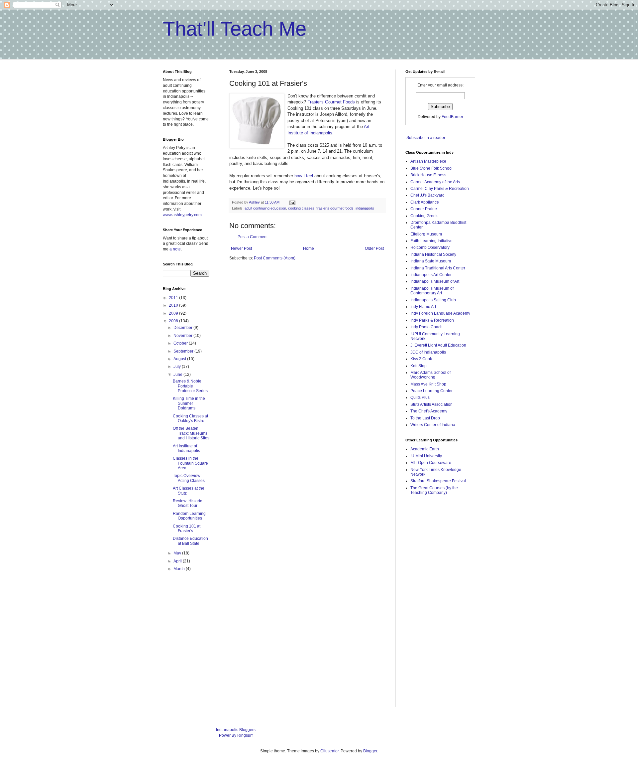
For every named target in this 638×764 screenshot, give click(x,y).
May (177, 553)
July (177, 366)
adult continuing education (265, 208)
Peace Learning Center (431, 390)
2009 (174, 313)
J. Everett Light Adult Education (438, 345)
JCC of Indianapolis (428, 352)
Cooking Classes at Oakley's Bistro (190, 418)
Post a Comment (252, 236)
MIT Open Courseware (430, 462)
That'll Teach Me (234, 29)
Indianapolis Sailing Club (433, 300)
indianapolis (365, 208)
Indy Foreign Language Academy (440, 313)
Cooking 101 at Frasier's (186, 528)
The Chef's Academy (428, 411)
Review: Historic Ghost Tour (187, 503)
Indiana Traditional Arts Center (437, 268)
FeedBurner (452, 116)
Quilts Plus (420, 397)
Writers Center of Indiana (432, 424)
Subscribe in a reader (425, 137)
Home (308, 248)
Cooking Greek (424, 216)
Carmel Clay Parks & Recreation (439, 188)
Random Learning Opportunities (189, 516)
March (179, 568)
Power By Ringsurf (236, 735)
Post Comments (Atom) (274, 258)
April (178, 561)
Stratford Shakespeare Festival (438, 481)
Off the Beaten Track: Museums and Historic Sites (191, 433)
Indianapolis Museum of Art (434, 281)
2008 (174, 321)
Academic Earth (424, 449)
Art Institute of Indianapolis (186, 448)
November (183, 335)
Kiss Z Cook (421, 359)
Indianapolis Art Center (431, 274)
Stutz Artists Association (431, 404)
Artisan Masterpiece (428, 161)
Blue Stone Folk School (431, 168)
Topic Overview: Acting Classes (189, 478)
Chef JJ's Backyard (427, 195)
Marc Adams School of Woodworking (430, 375)
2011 (174, 297)
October (181, 343)
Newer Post (241, 248)
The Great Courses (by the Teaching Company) (434, 490)
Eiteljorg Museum (426, 234)
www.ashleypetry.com (182, 215)
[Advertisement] (432, 606)
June (178, 374)
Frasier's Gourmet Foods (331, 101)
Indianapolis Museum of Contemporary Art (432, 290)
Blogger (370, 751)
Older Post (374, 248)
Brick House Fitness (428, 175)
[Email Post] (292, 202)
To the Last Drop (425, 418)
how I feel (303, 175)
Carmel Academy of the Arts (435, 182)
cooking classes (301, 208)
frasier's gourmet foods (335, 208)
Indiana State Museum (430, 261)
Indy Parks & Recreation (432, 320)
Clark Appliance (424, 202)
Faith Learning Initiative (431, 240)
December (183, 327)
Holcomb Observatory (430, 247)
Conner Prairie (423, 209)
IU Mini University (426, 456)
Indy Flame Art (423, 306)
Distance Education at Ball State (190, 540)
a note (175, 249)
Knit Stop (418, 366)
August (180, 359)
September (183, 351)
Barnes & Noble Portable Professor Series (190, 386)
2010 (174, 305)
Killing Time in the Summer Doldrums (189, 403)
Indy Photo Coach (426, 327)
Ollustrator (329, 751)
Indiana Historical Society (433, 254)
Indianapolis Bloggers (236, 729)
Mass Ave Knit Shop (428, 384)
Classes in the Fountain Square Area (190, 463)
